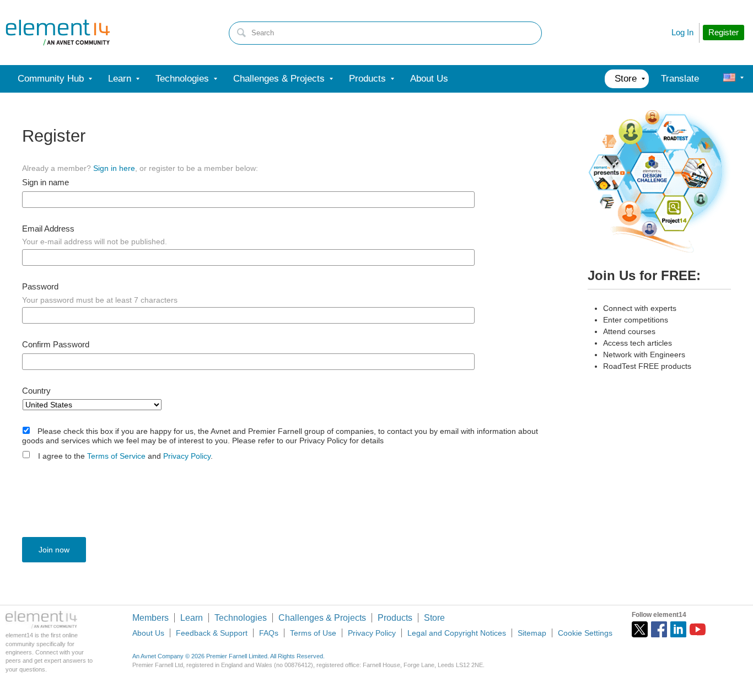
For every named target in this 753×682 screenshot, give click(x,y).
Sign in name (45, 182)
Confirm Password (55, 344)
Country (36, 390)
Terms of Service (116, 456)
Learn (191, 617)
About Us (148, 633)
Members (150, 617)
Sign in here (114, 168)
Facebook (659, 629)
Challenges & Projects (322, 617)
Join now (54, 549)
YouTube (698, 629)
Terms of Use (313, 633)
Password (40, 286)
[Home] (58, 32)
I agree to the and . (125, 456)
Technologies (240, 617)
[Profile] (729, 79)
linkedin (678, 629)
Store (434, 617)
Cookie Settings (585, 633)
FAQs (268, 633)
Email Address (48, 228)
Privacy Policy (187, 456)
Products (395, 617)
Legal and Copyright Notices (456, 633)
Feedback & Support (212, 633)
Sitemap (532, 633)
